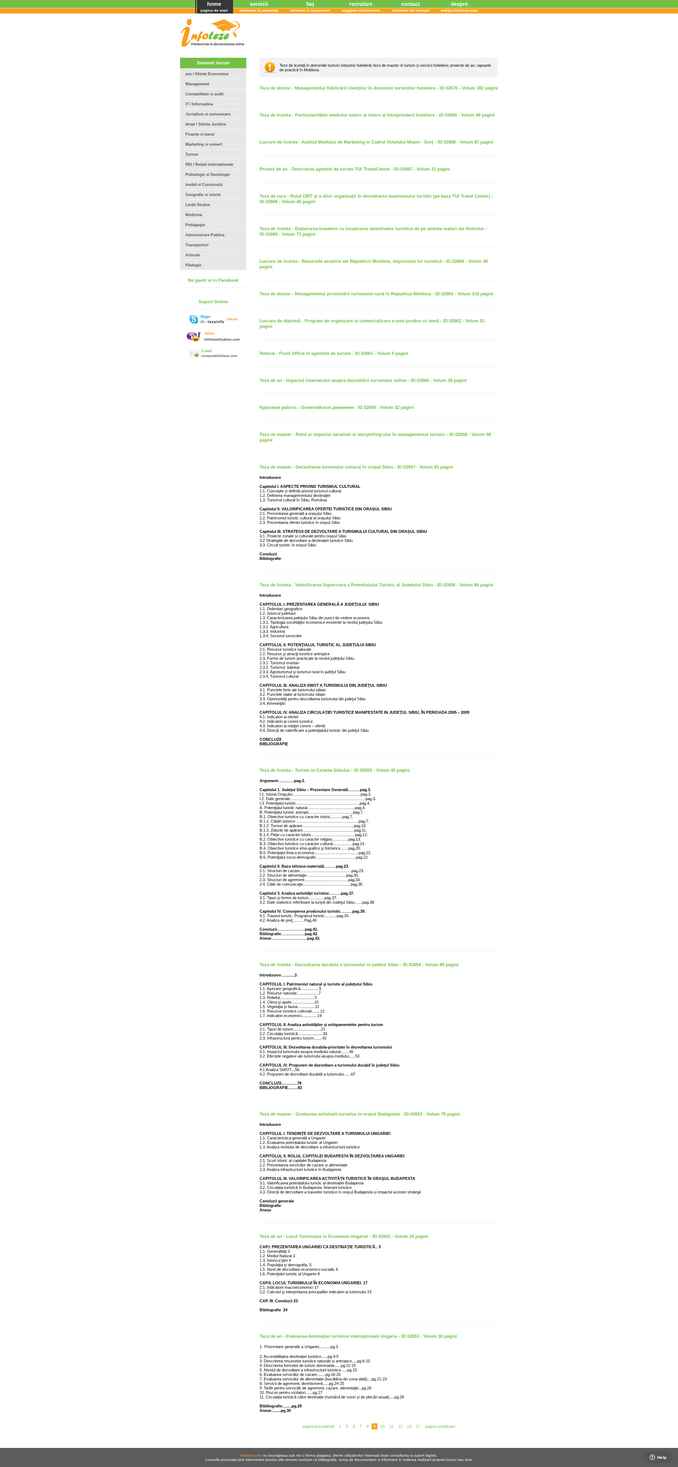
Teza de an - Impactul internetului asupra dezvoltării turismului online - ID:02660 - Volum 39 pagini (363, 380)
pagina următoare (440, 1426)
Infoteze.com (251, 1455)
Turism (191, 154)
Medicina (193, 214)
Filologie (193, 265)
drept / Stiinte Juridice (205, 124)
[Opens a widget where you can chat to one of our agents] (658, 1457)
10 (382, 1426)
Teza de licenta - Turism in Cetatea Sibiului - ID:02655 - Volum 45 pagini (335, 770)
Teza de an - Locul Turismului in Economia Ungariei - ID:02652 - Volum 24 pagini (344, 1236)
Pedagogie (195, 224)
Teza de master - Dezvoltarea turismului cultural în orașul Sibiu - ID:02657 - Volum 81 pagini (356, 467)
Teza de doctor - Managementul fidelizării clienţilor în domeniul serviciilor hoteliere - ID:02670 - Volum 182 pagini (379, 88)
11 (391, 1426)
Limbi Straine (197, 204)
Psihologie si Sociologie (207, 174)
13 (409, 1426)
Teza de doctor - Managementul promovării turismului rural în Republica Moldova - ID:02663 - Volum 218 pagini (376, 293)
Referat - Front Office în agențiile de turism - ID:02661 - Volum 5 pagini (334, 353)
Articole (192, 255)
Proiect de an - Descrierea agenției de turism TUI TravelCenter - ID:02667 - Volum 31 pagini (355, 169)
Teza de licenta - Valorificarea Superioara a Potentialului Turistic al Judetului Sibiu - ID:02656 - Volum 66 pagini (376, 584)
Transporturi (196, 245)
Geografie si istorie (203, 194)
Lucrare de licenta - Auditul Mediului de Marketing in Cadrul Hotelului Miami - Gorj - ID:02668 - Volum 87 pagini (376, 142)
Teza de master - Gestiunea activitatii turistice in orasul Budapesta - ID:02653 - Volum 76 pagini (360, 1114)
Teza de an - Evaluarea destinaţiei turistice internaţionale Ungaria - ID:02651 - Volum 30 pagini (358, 1336)
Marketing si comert (203, 144)
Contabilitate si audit (204, 94)
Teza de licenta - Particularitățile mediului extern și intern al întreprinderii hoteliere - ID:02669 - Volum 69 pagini (377, 115)
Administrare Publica (204, 235)
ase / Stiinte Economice (207, 74)
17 (418, 1426)
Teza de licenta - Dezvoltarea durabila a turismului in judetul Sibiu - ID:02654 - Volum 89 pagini (359, 964)
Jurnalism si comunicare (208, 114)
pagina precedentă (318, 1426)
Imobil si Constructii (204, 184)
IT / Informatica (199, 104)
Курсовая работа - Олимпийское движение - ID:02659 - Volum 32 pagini (337, 407)
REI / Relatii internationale (209, 164)
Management (197, 84)
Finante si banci (200, 134)
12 (400, 1426)
